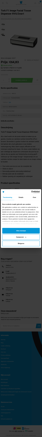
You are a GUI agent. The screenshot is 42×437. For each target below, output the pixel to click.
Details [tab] (21, 197)
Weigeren (21, 243)
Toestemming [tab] (7, 197)
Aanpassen (20, 237)
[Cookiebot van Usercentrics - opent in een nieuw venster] (31, 192)
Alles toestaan (21, 230)
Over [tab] (34, 197)
